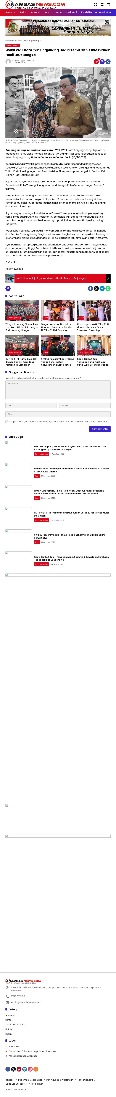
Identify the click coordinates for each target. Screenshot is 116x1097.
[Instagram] (30, 1069)
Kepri (46, 318)
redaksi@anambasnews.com (26, 1002)
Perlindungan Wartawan (59, 1079)
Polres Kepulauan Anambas (23, 1055)
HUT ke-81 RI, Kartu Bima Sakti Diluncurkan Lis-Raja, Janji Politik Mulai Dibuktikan (21, 362)
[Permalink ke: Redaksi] (8, 61)
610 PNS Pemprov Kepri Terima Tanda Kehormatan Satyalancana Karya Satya (57, 362)
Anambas (10, 1015)
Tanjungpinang (12, 45)
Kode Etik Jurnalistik (16, 1083)
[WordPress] (24, 1069)
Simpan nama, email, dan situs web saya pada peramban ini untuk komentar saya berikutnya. (59, 421)
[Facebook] (90, 288)
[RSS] (35, 1069)
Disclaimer (37, 1083)
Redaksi (15, 61)
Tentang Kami (85, 1079)
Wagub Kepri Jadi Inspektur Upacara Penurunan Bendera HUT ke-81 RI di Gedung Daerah (57, 327)
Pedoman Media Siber (30, 1079)
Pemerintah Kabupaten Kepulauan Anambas (32, 1051)
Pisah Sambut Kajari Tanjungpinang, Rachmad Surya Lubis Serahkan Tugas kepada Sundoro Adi (92, 362)
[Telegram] (102, 288)
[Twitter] (96, 288)
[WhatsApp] (108, 288)
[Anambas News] (35, 4)
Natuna (9, 1029)
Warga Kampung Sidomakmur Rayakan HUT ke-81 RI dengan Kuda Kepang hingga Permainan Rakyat (22, 327)
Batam (9, 1033)
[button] (95, 4)
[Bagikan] (108, 61)
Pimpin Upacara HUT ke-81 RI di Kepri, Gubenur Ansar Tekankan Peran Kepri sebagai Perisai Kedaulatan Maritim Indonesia (93, 327)
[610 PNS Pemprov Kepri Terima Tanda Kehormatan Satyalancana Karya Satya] (58, 345)
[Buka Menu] (102, 4)
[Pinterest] (19, 1069)
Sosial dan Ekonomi (15, 1024)
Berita (8, 1019)
